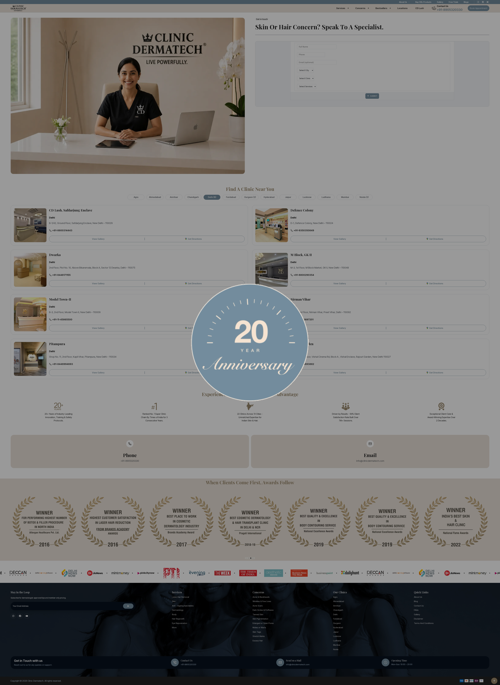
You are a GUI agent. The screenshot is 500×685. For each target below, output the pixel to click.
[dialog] (250, 342)
